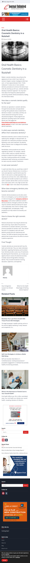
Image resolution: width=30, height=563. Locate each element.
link (8, 185)
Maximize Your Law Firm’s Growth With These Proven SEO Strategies (13, 319)
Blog (3, 27)
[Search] (27, 19)
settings (18, 557)
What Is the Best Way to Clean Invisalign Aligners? (13, 450)
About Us (4, 543)
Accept (4, 560)
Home (3, 540)
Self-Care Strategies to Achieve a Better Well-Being (14, 355)
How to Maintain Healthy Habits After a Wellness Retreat (15, 453)
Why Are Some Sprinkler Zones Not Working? (12, 447)
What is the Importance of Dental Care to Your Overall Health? (14, 392)
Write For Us (4, 548)
